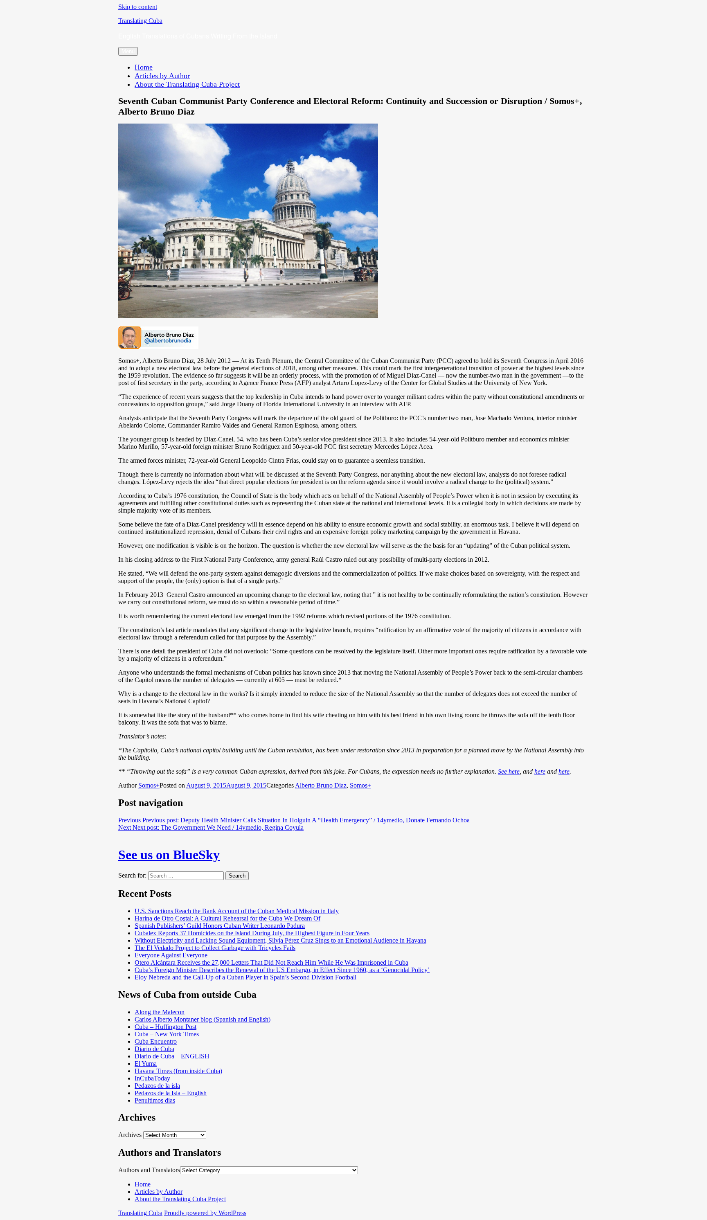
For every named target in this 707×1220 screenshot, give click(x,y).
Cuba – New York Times (167, 1034)
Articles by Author (162, 76)
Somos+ (149, 785)
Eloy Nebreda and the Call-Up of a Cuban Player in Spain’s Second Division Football (245, 977)
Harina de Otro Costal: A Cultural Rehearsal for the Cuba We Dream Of (227, 918)
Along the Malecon (160, 1011)
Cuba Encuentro (156, 1041)
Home (144, 67)
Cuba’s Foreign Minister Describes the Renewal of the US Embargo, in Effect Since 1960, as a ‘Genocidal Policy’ (282, 969)
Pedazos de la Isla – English (171, 1092)
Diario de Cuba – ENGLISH (172, 1056)
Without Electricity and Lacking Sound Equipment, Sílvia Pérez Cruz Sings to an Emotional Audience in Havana (280, 940)
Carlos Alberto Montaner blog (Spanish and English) (202, 1019)
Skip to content (137, 6)
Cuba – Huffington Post (165, 1026)
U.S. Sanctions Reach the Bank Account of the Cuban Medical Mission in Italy (237, 910)
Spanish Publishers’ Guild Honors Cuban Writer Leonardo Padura (220, 925)
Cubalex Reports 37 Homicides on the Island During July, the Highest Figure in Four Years (252, 933)
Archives (130, 1134)
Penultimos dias (155, 1100)
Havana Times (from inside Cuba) (178, 1070)
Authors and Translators (149, 1169)
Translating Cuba (140, 20)
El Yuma (146, 1063)
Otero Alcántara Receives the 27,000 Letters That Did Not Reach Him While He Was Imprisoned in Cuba (271, 962)
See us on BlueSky (169, 854)
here (539, 771)
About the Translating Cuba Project (187, 84)
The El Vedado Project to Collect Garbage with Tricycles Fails (215, 947)
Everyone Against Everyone (171, 955)
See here (509, 771)
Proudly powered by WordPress (205, 1212)
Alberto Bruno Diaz (321, 785)
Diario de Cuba (154, 1048)
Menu (128, 51)
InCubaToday (152, 1078)
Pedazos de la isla (157, 1085)
